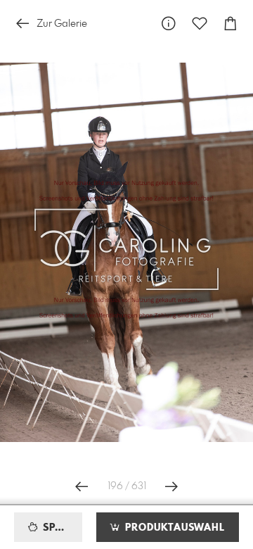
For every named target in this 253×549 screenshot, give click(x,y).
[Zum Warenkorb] (230, 23)
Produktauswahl (173, 528)
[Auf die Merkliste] (199, 23)
